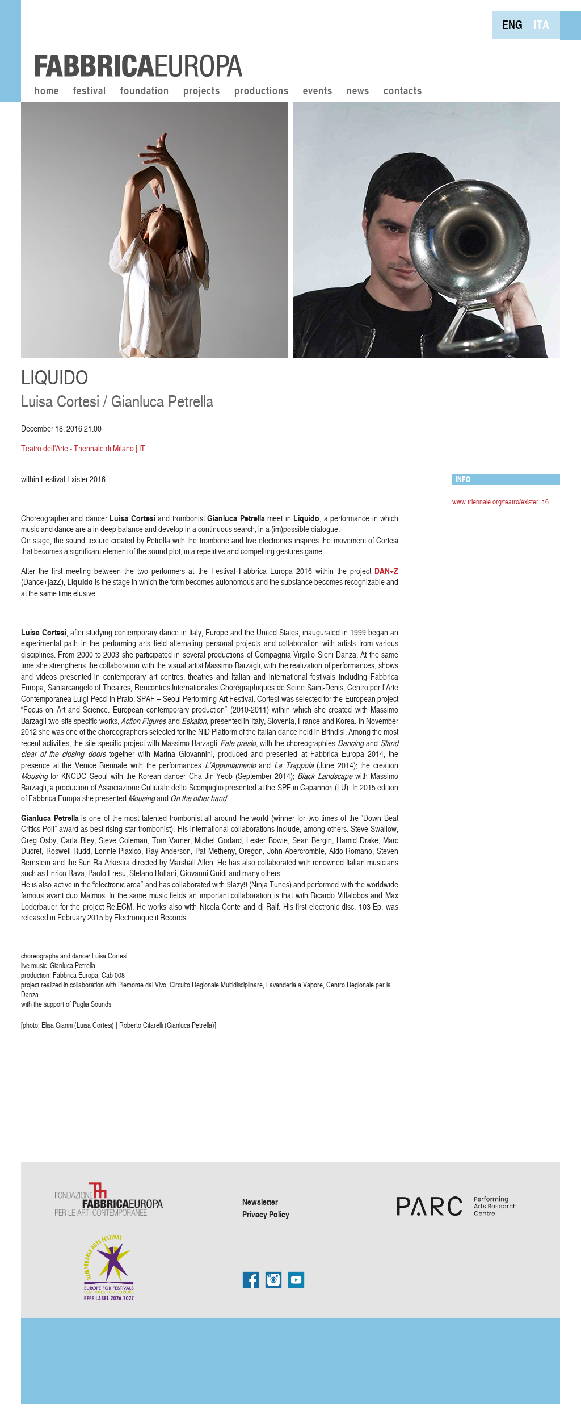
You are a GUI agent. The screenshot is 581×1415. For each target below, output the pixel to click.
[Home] (134, 39)
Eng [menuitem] (512, 24)
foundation (144, 91)
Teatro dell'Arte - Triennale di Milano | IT (83, 448)
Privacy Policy (265, 1214)
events (317, 91)
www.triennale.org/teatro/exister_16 (500, 501)
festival (89, 91)
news (358, 91)
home (47, 91)
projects (201, 91)
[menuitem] (512, 24)
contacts (403, 91)
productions (261, 91)
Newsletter (260, 1201)
